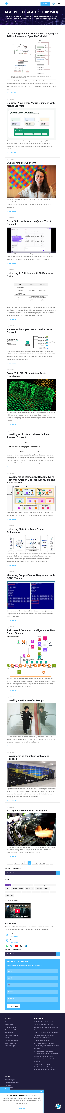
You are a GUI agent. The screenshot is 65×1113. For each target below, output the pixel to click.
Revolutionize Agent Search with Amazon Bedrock (30, 331)
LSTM (29, 892)
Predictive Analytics (11, 1030)
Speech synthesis (10, 1043)
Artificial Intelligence (26, 885)
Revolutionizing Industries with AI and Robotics (28, 757)
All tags (8, 885)
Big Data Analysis (10, 1032)
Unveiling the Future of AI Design (25, 700)
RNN (12, 895)
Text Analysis (9, 1024)
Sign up (22, 1108)
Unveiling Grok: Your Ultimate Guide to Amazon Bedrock (28, 436)
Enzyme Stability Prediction (42, 1064)
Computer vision (10, 892)
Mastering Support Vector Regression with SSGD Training (31, 576)
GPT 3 (7, 888)
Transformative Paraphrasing (43, 1067)
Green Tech (36, 892)
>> (51, 863)
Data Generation (10, 1027)
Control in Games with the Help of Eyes (46, 1032)
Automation (16, 885)
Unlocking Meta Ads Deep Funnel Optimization (25, 530)
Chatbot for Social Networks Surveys (45, 1022)
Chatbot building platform (42, 1040)
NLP (24, 892)
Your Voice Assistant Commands (44, 1035)
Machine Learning (40, 885)
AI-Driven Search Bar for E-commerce (46, 1053)
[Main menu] (59, 3)
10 (36, 863)
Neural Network (51, 885)
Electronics (39, 888)
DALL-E (53, 892)
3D (32, 888)
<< (8, 863)
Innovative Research (11, 1035)
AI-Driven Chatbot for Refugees (44, 1043)
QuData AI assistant (11, 1040)
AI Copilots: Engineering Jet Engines (27, 810)
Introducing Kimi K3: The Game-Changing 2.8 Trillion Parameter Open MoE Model (32, 35)
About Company (10, 1080)
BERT (18, 892)
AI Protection (45, 892)
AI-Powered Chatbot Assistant (43, 1056)
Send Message (13, 1006)
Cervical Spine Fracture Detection (44, 1051)
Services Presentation (12, 1082)
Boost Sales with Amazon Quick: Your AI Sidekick (29, 222)
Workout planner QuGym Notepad (44, 1069)
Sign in (45, 3)
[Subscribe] (58, 954)
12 (44, 863)
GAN (7, 895)
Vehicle (21, 888)
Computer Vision (10, 1022)
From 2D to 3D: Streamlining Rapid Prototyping (26, 374)
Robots (28, 888)
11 (40, 863)
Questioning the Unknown (21, 163)
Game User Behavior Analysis (43, 1024)
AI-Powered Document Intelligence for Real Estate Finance (31, 631)
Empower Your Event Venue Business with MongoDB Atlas (31, 104)
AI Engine (14, 888)
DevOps (7, 1038)
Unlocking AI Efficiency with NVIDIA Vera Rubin (30, 274)
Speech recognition (11, 1046)
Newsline (8, 1085)
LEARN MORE (12, 93)
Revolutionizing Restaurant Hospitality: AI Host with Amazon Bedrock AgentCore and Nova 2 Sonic (31, 480)
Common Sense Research (42, 1038)
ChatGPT (46, 888)
